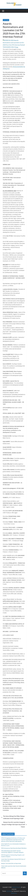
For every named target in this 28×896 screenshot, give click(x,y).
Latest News (5, 20)
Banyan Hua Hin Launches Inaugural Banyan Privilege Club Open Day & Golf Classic (13, 824)
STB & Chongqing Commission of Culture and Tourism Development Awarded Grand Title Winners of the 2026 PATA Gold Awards (13, 839)
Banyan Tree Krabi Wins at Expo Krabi (11, 863)
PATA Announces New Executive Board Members (14, 848)
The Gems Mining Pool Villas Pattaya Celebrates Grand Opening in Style (13, 817)
